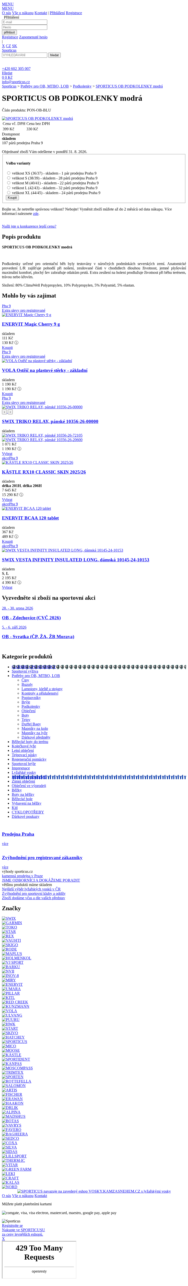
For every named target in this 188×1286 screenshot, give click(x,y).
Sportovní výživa (25, 671)
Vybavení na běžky (26, 803)
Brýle (26, 702)
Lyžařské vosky (24, 772)
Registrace (74, 13)
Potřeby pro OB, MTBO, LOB (45, 86)
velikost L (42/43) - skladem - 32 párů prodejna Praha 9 (54, 188)
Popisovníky (31, 698)
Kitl (15, 808)
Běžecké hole (22, 799)
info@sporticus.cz (16, 82)
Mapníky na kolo (35, 728)
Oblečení (28, 711)
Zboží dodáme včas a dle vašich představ (33, 898)
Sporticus (9, 86)
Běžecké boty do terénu (30, 742)
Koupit (7, 347)
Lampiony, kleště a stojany (42, 689)
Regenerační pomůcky (29, 759)
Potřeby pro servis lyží (29, 777)
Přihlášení (57, 13)
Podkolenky (82, 86)
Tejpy (26, 720)
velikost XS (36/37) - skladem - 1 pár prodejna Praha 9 (54, 173)
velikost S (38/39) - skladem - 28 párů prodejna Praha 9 (54, 178)
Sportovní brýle (24, 764)
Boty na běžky (23, 794)
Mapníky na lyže (34, 733)
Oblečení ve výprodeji (29, 786)
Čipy (25, 680)
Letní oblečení (23, 750)
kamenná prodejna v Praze (22, 876)
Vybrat (7, 454)
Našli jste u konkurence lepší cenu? (29, 226)
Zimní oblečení (23, 781)
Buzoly (27, 684)
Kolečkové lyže (24, 746)
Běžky (17, 790)
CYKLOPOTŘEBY (28, 812)
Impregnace (21, 768)
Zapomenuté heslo (33, 37)
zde (35, 213)
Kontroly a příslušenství (40, 693)
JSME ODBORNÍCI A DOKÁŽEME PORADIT (41, 880)
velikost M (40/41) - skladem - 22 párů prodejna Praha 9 (55, 183)
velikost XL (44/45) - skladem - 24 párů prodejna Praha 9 (56, 193)
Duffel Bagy (31, 724)
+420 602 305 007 (16, 69)
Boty (25, 715)
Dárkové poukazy (25, 816)
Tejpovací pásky (24, 755)
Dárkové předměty (36, 737)
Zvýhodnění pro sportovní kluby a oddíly (34, 893)
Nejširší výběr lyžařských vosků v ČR (31, 889)
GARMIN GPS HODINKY (34, 667)
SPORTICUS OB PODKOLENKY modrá (129, 86)
